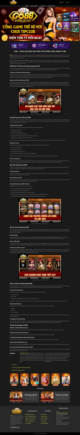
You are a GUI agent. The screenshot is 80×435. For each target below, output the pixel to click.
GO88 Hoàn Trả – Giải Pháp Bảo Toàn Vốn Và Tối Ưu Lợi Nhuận (61, 395)
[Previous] (8, 398)
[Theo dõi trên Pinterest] (13, 427)
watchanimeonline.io (24, 353)
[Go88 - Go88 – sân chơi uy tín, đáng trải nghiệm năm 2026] (15, 2)
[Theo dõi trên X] (11, 427)
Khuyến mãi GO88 (51, 6)
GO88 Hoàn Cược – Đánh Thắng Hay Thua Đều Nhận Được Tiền (30, 395)
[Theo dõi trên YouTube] (15, 427)
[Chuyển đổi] (11, 365)
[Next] (72, 398)
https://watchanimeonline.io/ (62, 413)
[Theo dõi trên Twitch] (19, 427)
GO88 (27, 6)
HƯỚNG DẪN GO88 (33, 6)
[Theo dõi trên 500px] (17, 427)
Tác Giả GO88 (42, 6)
